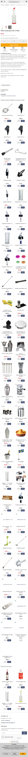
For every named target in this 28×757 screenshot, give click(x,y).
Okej (23, 753)
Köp (9, 120)
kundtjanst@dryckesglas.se (8, 722)
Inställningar (5, 753)
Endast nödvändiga (14, 754)
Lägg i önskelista (5, 85)
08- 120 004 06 (6, 720)
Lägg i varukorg (14, 45)
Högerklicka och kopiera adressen (8, 95)
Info (5, 120)
